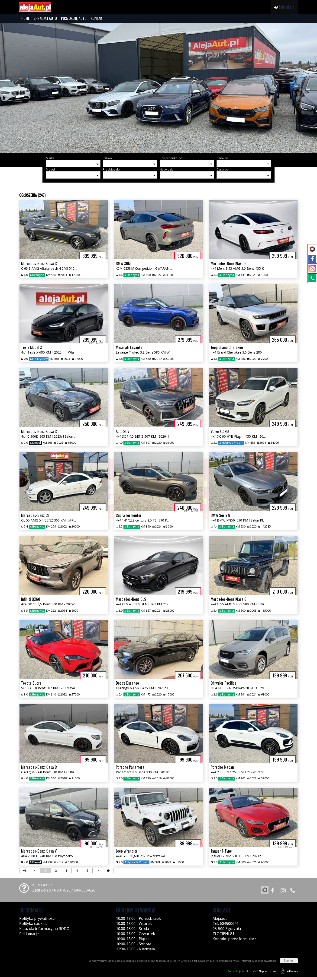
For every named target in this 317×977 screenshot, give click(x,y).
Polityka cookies (33, 923)
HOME (25, 18)
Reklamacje (29, 933)
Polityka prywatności (37, 918)
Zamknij (289, 960)
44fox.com (292, 971)
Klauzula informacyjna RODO (44, 928)
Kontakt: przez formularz (234, 938)
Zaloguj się (286, 7)
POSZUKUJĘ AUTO (74, 18)
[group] (158, 88)
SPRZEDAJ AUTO (45, 18)
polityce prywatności (266, 960)
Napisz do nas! (252, 971)
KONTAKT (97, 18)
